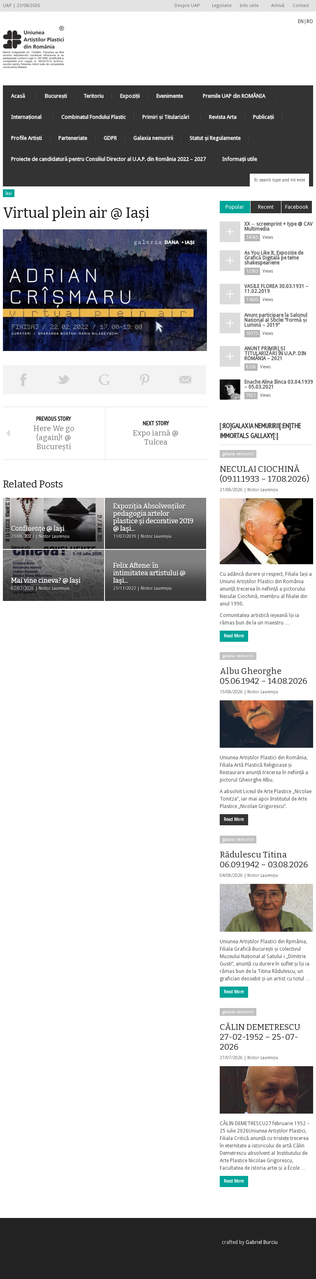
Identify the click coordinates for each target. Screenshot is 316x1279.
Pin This (145, 379)
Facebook (296, 207)
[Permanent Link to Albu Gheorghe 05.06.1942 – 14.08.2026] (266, 724)
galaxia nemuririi (238, 454)
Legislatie (222, 5)
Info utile (247, 6)
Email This (185, 379)
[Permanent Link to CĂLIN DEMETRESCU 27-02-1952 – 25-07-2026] (266, 1090)
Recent (266, 207)
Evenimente (165, 98)
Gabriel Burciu (262, 1242)
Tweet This (64, 379)
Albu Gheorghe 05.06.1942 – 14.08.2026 (263, 676)
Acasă (14, 98)
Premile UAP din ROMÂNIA (230, 98)
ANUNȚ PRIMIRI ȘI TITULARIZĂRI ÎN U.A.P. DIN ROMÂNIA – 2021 (275, 353)
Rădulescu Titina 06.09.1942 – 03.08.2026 (264, 859)
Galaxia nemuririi (153, 138)
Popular (234, 207)
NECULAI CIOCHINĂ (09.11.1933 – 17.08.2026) (264, 474)
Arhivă (277, 5)
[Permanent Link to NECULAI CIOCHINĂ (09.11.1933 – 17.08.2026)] (266, 531)
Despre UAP (185, 6)
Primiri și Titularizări (161, 119)
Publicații (263, 117)
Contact (301, 5)
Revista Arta (223, 117)
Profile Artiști (26, 138)
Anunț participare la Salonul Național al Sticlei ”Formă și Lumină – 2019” (275, 320)
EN (301, 21)
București (56, 96)
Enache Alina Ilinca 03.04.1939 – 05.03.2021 (278, 384)
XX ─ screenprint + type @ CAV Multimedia (278, 226)
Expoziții (130, 96)
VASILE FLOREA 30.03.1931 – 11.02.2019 (276, 288)
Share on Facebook (23, 379)
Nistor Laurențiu (262, 490)
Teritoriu (94, 96)
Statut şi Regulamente (215, 138)
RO (310, 21)
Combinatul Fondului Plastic (93, 117)
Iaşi (8, 193)
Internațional (22, 119)
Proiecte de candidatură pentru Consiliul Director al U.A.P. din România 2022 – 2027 (108, 159)
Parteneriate (72, 138)
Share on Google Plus (104, 379)
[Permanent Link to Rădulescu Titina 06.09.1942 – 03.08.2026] (266, 907)
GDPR (110, 138)
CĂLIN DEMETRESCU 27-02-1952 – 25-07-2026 (260, 1037)
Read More (234, 636)
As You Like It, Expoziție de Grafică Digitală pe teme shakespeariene (273, 258)
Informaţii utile (239, 159)
